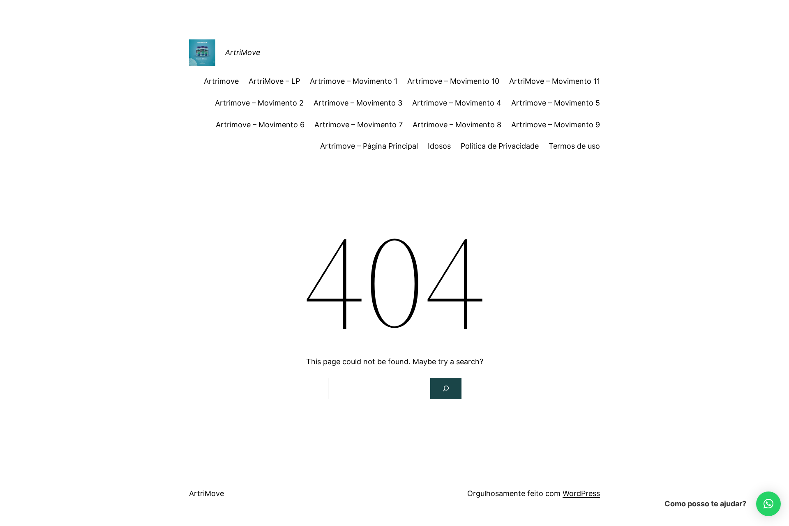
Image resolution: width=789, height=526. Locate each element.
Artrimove (221, 81)
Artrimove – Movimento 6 (260, 124)
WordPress (581, 493)
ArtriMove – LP (274, 81)
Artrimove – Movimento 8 (457, 124)
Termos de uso (574, 146)
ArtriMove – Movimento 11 (554, 81)
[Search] (445, 388)
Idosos (439, 146)
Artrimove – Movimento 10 (453, 81)
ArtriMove (243, 52)
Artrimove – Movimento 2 (259, 103)
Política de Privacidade (500, 146)
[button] (768, 504)
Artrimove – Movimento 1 (353, 81)
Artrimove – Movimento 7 (358, 124)
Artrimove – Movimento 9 (555, 124)
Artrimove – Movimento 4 (456, 103)
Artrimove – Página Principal (369, 146)
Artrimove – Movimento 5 (555, 103)
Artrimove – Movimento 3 (358, 103)
